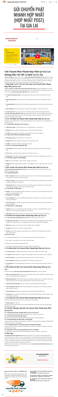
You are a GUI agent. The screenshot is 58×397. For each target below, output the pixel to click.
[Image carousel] (12, 56)
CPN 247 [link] (43, 2)
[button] (56, 2)
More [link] (50, 2)
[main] (29, 18)
